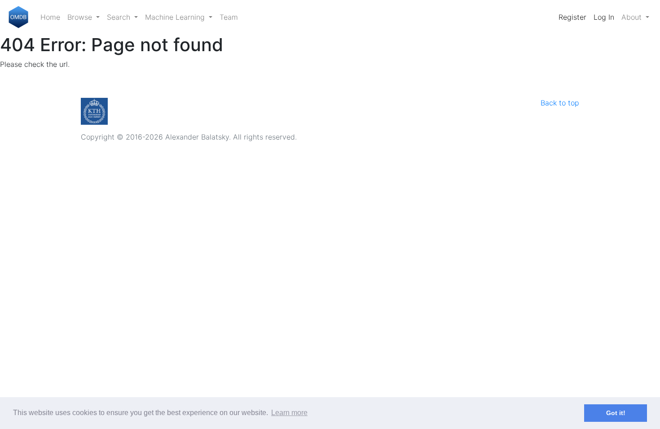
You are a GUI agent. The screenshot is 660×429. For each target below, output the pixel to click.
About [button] (632, 17)
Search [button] (119, 17)
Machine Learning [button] (176, 17)
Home (50, 17)
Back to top (560, 102)
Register (572, 17)
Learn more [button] (289, 412)
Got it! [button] (615, 412)
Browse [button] (80, 17)
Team (229, 17)
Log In (604, 17)
